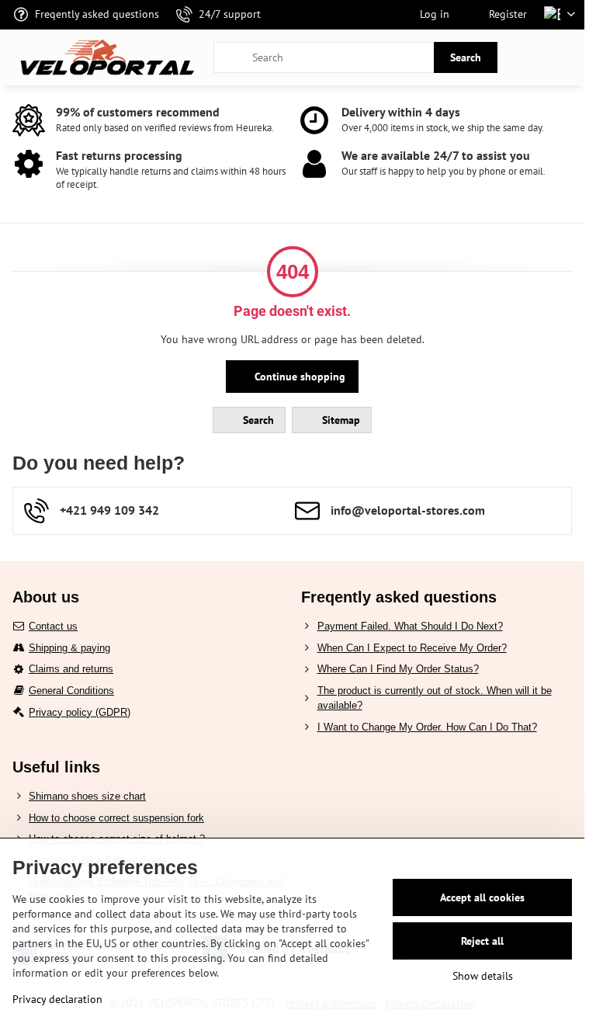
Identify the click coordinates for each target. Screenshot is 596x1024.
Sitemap (339, 420)
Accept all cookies (482, 897)
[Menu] (565, 57)
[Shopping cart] (528, 57)
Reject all (482, 941)
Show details (482, 976)
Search (465, 57)
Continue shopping (298, 377)
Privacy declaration (57, 999)
